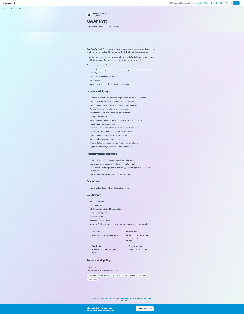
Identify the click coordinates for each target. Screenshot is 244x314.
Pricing (206, 3)
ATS (211, 3)
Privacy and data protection (126, 298)
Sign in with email (145, 308)
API (151, 298)
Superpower (115, 298)
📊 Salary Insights (197, 3)
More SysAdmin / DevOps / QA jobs (13, 9)
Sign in (228, 3)
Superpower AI (185, 3)
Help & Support (101, 298)
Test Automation (92, 279)
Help (221, 3)
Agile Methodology (130, 275)
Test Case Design (117, 275)
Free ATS (108, 298)
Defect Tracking (92, 275)
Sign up (235, 3)
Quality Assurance (104, 275)
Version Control (142, 275)
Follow (104, 13)
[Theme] (240, 3)
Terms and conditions (140, 298)
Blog (148, 298)
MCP (216, 3)
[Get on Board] (9, 3)
